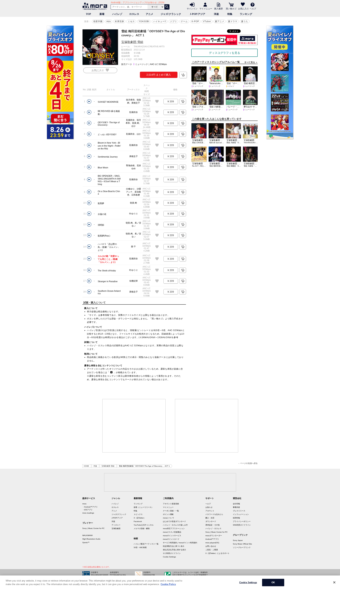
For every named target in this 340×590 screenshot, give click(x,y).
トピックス (138, 514)
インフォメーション (241, 514)
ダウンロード (210, 521)
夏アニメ (219, 21)
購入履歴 (218, 8)
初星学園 (98, 21)
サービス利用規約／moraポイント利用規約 (180, 543)
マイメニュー (205, 8)
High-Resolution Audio (91, 539)
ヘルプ (253, 8)
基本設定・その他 (212, 525)
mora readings (88, 513)
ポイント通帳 (168, 514)
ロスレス (134, 14)
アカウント (209, 511)
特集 (229, 14)
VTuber (207, 21)
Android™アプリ (212, 539)
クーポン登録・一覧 (171, 511)
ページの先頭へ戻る (249, 463)
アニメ (149, 14)
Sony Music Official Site (242, 544)
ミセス (131, 21)
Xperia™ (85, 542)
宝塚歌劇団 (116, 528)
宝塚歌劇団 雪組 (132, 42)
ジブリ (173, 21)
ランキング (246, 14)
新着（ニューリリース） (143, 507)
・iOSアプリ (87, 510)
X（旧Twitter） (139, 518)
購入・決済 (209, 518)
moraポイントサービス (172, 536)
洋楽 (216, 14)
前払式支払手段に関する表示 (174, 550)
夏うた (244, 21)
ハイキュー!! (159, 21)
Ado (108, 21)
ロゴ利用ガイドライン (172, 553)
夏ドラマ (232, 21)
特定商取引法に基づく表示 (173, 546)
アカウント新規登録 (171, 504)
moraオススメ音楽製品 (172, 532)
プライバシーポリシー (242, 521)
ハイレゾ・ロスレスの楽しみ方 (175, 525)
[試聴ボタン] (89, 101)
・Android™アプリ (90, 507)
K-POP (195, 21)
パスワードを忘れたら (214, 514)
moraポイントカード (171, 539)
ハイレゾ (117, 14)
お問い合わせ (210, 546)
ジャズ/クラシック (171, 14)
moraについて (168, 518)
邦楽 (95, 466)
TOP (88, 14)
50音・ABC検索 (140, 547)
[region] (170, 582)
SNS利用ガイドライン (242, 525)
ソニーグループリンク (242, 547)
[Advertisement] (134, 426)
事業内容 (236, 507)
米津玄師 (119, 21)
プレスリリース (239, 511)
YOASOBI (144, 21)
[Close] (334, 582)
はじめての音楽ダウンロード (174, 521)
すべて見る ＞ (251, 62)
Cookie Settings (169, 557)
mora (84, 504)
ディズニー (116, 525)
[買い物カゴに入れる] (183, 75)
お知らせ (208, 507)
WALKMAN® (87, 535)
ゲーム (184, 21)
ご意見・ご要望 (211, 550)
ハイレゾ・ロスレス (213, 528)
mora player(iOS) (212, 543)
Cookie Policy (168, 584)
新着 (102, 14)
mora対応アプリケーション (174, 528)
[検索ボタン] (166, 6)
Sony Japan (238, 540)
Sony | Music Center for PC (93, 528)
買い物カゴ (231, 8)
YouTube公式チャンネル (144, 525)
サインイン (192, 8)
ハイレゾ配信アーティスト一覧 (146, 544)
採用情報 (236, 518)
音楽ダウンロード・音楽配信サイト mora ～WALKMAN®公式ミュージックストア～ (95, 6)
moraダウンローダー (213, 536)
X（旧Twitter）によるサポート (217, 553)
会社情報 (236, 504)
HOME (86, 466)
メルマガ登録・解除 (142, 528)
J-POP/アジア (197, 14)
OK (273, 582)
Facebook (138, 521)
